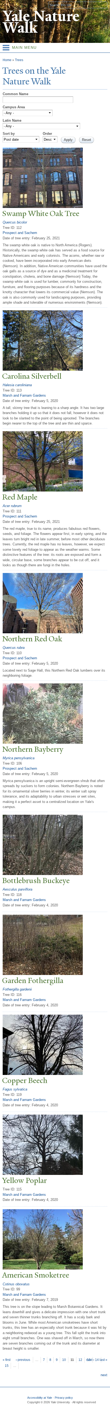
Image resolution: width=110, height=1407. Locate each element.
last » (103, 1360)
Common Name (15, 94)
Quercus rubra (14, 648)
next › (90, 1360)
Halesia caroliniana (17, 385)
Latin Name (12, 120)
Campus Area (14, 107)
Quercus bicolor (15, 222)
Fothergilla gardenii (17, 989)
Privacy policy (64, 1397)
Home (7, 60)
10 (64, 1360)
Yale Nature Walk (41, 22)
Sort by (9, 134)
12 (80, 1360)
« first (6, 1360)
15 (7, 1366)
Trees (19, 60)
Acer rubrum (12, 506)
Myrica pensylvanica (18, 758)
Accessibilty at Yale (39, 1397)
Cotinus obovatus (16, 1284)
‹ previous (23, 1360)
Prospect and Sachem (20, 233)
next (104, 1375)
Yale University (9, 4)
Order (47, 134)
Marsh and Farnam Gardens (24, 395)
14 (97, 1360)
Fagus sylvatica (15, 1089)
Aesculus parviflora (17, 889)
